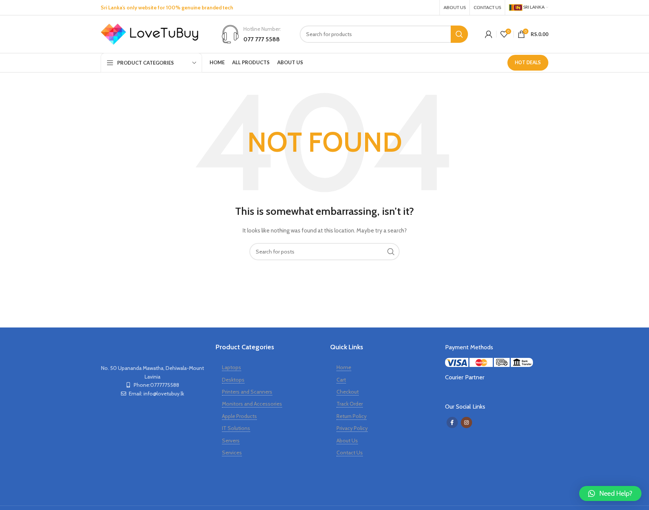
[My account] (488, 34)
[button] (610, 493)
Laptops (231, 367)
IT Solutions (236, 428)
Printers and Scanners (247, 391)
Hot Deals (528, 62)
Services (232, 452)
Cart (341, 379)
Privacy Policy (352, 428)
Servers (231, 440)
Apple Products (239, 416)
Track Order (350, 403)
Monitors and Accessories (252, 403)
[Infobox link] (251, 34)
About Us (347, 440)
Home (344, 367)
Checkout (348, 391)
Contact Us (350, 452)
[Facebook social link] (415, 7)
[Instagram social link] (430, 7)
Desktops (233, 379)
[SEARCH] (459, 34)
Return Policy (352, 416)
